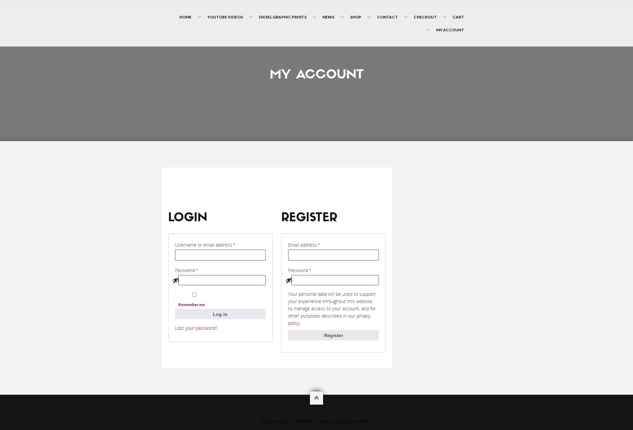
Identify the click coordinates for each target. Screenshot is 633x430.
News (328, 17)
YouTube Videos (225, 17)
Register (333, 335)
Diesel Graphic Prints (283, 17)
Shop (355, 17)
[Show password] (217, 280)
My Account (450, 29)
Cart (458, 17)
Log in (220, 314)
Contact (387, 17)
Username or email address (215, 244)
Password (196, 269)
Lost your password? (196, 328)
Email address (314, 244)
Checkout (425, 17)
